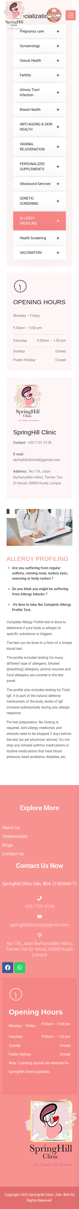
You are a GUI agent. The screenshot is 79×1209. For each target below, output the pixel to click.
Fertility (25, 75)
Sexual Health (30, 60)
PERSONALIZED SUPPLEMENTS (32, 166)
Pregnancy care (32, 31)
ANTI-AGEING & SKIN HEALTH (36, 126)
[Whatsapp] (19, 967)
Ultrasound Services (35, 184)
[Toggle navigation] (71, 15)
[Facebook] (7, 967)
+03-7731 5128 (39, 906)
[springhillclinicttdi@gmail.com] (39, 916)
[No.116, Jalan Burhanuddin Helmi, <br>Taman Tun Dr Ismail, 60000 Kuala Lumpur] (39, 935)
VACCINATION (30, 253)
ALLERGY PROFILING (28, 220)
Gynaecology (30, 46)
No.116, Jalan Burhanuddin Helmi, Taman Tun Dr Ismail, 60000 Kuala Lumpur (39, 949)
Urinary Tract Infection (30, 92)
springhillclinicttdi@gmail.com (39, 924)
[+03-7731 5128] (39, 898)
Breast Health (30, 110)
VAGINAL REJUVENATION (32, 146)
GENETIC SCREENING (29, 201)
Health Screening (33, 238)
